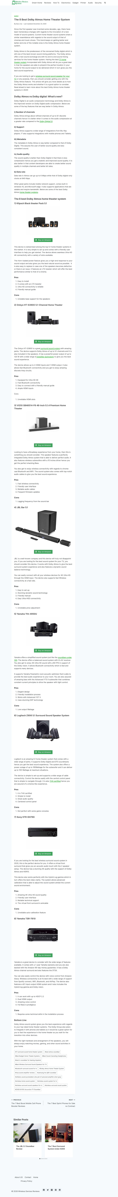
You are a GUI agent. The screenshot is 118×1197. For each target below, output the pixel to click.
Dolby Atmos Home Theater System (51, 1068)
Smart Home (37, 3)
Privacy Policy (26, 1181)
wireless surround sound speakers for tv (28, 1085)
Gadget (75, 3)
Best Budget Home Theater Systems (27, 1056)
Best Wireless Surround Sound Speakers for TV (31, 1064)
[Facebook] (44, 1190)
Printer (83, 3)
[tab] (39, 1158)
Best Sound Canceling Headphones (54, 1056)
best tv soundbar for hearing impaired (28, 1060)
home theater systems (29, 192)
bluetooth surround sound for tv (26, 1068)
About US (19, 1177)
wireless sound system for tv (47, 1081)
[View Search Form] (105, 2)
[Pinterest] (55, 1190)
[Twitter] (47, 1190)
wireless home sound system (25, 1081)
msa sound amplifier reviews (25, 1073)
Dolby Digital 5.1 (46, 121)
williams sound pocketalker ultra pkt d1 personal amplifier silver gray (38, 1077)
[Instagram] (51, 1190)
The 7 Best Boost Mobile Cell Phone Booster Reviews (26, 1103)
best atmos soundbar (52, 1052)
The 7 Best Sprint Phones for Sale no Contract (61, 1103)
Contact (28, 1177)
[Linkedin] (59, 1190)
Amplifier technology (45, 357)
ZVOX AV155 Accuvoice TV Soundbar (27, 1089)
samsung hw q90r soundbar (46, 1073)
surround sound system (50, 348)
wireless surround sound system (56, 1085)
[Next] (70, 1140)
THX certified (55, 781)
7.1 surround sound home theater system (28, 1052)
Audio (90, 3)
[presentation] (27, 1132)
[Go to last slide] (16, 1140)
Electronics (65, 3)
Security (98, 3)
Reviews (47, 3)
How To (56, 3)
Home (35, 1177)
